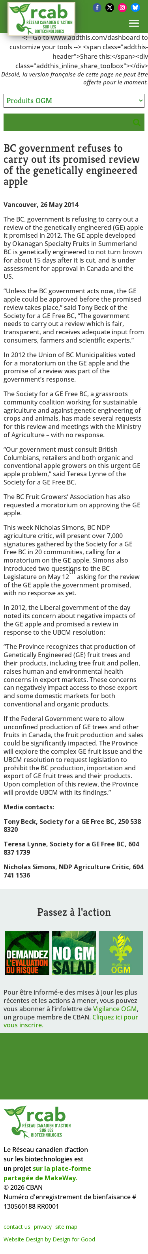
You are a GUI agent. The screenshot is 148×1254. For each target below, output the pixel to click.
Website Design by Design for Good (49, 1239)
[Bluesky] (135, 7)
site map (66, 1226)
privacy (43, 1226)
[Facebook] (97, 7)
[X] (109, 7)
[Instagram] (122, 7)
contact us (17, 1226)
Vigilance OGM (115, 1008)
